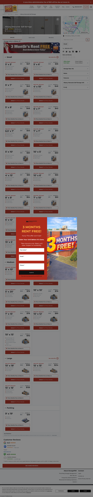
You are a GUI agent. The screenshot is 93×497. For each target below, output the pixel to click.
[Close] (75, 219)
